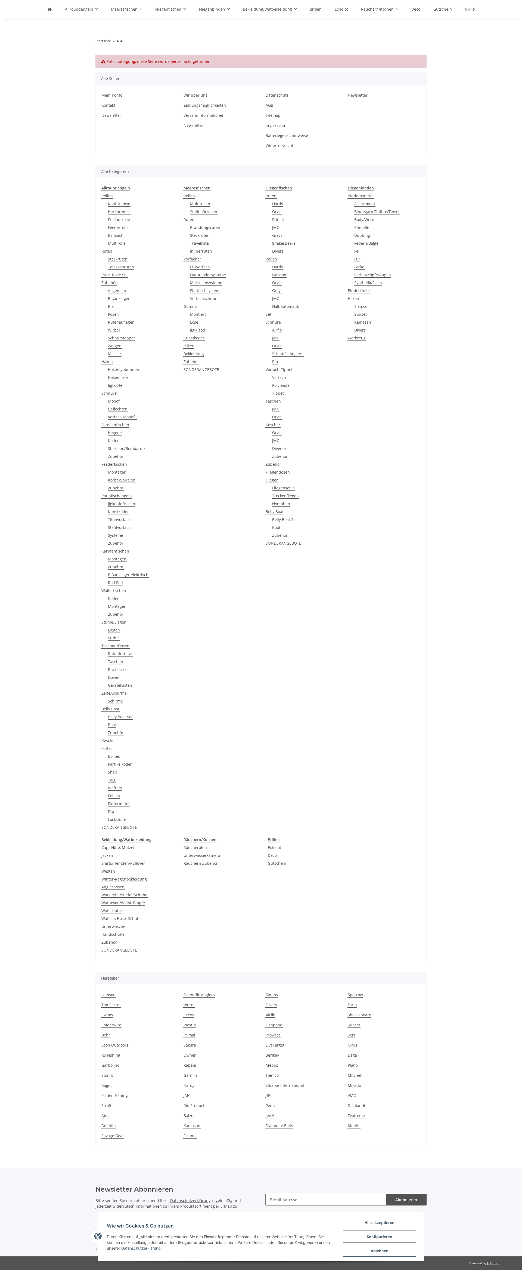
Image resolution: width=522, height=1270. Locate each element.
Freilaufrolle (119, 219)
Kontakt (108, 105)
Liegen (114, 630)
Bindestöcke (359, 290)
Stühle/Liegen (113, 622)
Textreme (356, 1115)
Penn (270, 1105)
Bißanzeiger (119, 298)
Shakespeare (284, 243)
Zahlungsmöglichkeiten (205, 105)
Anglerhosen (113, 886)
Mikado (354, 1085)
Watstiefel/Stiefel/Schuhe (124, 894)
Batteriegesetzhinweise (287, 135)
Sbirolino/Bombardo (126, 448)
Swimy (107, 1014)
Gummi (190, 306)
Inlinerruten (201, 251)
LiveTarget (275, 1045)
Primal (278, 219)
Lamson (279, 274)
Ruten (106, 251)
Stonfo (107, 1075)
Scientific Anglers (287, 353)
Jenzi (270, 1115)
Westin (190, 1024)
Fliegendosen (278, 472)
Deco (272, 855)
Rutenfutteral (120, 653)
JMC (275, 227)
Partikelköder (120, 764)
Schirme (115, 701)
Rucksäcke (117, 669)
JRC (269, 1095)
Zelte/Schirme (114, 693)
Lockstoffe (117, 819)
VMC (352, 1095)
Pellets (114, 795)
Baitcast (115, 235)
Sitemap (273, 115)
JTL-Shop (493, 1263)
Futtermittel (118, 803)
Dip (111, 811)
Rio (275, 361)
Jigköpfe (115, 385)
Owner (190, 1055)
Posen (113, 314)
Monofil (115, 401)
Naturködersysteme (208, 274)
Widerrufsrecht (279, 145)
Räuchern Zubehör (201, 863)
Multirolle (117, 243)
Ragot (106, 1085)
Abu (105, 1115)
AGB (269, 105)
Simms (272, 994)
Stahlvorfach (119, 527)
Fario (352, 1004)
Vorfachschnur (203, 298)
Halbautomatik (285, 306)
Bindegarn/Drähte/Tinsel (376, 211)
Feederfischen (114, 464)
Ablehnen (380, 1250)
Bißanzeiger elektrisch (128, 574)
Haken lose (118, 377)
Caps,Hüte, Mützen (118, 847)
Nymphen (281, 503)
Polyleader (281, 385)
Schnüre (109, 393)
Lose (194, 322)
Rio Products (195, 1105)
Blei (111, 306)
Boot (112, 724)
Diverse (279, 448)
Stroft (106, 1105)
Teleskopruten (121, 266)
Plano (353, 1065)
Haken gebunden (123, 369)
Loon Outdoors (114, 1045)
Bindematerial (361, 195)
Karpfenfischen (115, 551)
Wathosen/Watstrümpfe (123, 902)
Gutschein (277, 863)
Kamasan (362, 322)
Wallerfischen (113, 590)
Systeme (115, 535)
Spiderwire (111, 1024)
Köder (113, 440)
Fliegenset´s (283, 487)
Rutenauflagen (121, 322)
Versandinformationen (204, 115)
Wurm (189, 1004)
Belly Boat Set (120, 716)
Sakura (190, 1045)
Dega (352, 1055)
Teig (112, 780)
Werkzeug (357, 337)
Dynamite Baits (279, 1125)
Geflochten (118, 409)
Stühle (114, 637)
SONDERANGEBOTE (119, 827)
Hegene (115, 432)
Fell (357, 251)
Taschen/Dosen (115, 645)
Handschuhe (113, 934)
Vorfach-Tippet (279, 369)
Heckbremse (119, 211)
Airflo (277, 330)
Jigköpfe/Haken (121, 503)
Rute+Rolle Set (114, 274)
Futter (106, 748)
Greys (277, 235)
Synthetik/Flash (368, 282)
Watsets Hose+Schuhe (121, 918)
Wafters (115, 787)
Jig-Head (197, 330)
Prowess (273, 1035)
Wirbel (114, 330)
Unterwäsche (113, 926)
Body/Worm (364, 219)
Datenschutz (277, 95)
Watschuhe (111, 910)
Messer (114, 353)
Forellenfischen (115, 424)
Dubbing (362, 235)
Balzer (189, 1115)
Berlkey (272, 1055)
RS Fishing (110, 1055)
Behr (105, 1035)
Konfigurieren (379, 1236)
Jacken (107, 855)
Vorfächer (192, 259)
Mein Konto (111, 95)
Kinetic (354, 1125)
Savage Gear (112, 1135)
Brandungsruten (205, 227)
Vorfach (279, 377)
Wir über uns (195, 95)
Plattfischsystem (204, 290)
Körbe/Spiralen (121, 480)
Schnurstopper (121, 337)
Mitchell (355, 1075)
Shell (112, 772)
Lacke (359, 266)
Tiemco (360, 306)
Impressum (276, 125)
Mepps (272, 1065)
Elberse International (285, 1085)
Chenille (361, 227)
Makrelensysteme (206, 282)
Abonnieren (406, 1199)
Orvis (277, 211)
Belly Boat (110, 708)
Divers (278, 251)
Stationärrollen (203, 211)
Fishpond (274, 1024)
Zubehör (109, 282)
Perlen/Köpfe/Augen (372, 274)
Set (268, 314)
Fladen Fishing (114, 1095)
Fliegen (272, 480)
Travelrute (199, 243)
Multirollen (200, 203)
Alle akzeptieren (379, 1222)
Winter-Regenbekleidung (124, 879)
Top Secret (111, 1004)
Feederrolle (118, 227)
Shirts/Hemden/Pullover (123, 863)
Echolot (274, 847)
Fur (357, 259)
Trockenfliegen (285, 495)
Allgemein (117, 290)
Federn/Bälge (366, 243)
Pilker (189, 345)
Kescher (108, 740)
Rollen (107, 195)
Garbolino (110, 1065)
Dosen (113, 677)
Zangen (115, 345)
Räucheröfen (195, 847)
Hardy (277, 203)
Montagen (117, 472)
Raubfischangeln (116, 495)
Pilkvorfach (200, 266)
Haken (107, 361)
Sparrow (355, 994)
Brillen (274, 839)
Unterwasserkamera (202, 855)
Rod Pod (115, 582)
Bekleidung (194, 353)
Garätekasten (120, 685)
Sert (351, 1035)
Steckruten (118, 259)
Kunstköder (118, 511)
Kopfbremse (119, 203)
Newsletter (111, 115)
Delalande (357, 1105)
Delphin (108, 1125)
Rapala (190, 1065)
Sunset (360, 314)
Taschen (115, 661)
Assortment (364, 203)
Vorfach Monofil (122, 416)
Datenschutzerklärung (190, 1200)
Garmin (190, 1075)
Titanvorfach (119, 519)
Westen (108, 871)
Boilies (114, 756)
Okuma (190, 1135)
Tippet (278, 393)
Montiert (198, 314)
